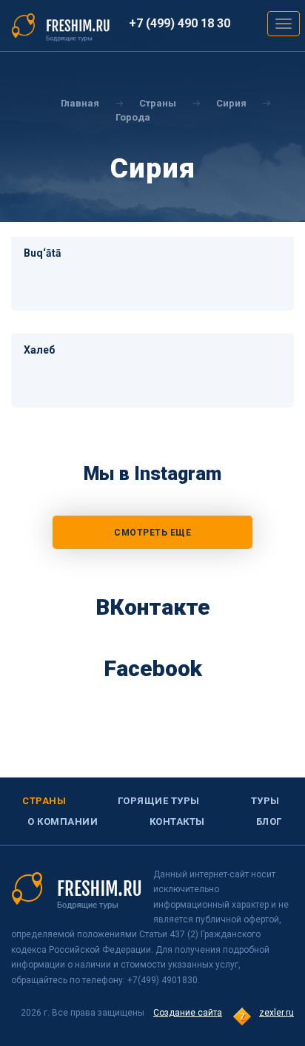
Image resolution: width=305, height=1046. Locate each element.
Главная (80, 103)
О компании (62, 821)
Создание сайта (187, 1013)
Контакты (177, 821)
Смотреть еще (152, 532)
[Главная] (60, 26)
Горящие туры (159, 800)
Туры (265, 800)
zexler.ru (276, 1013)
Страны (44, 800)
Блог (269, 821)
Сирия (231, 103)
